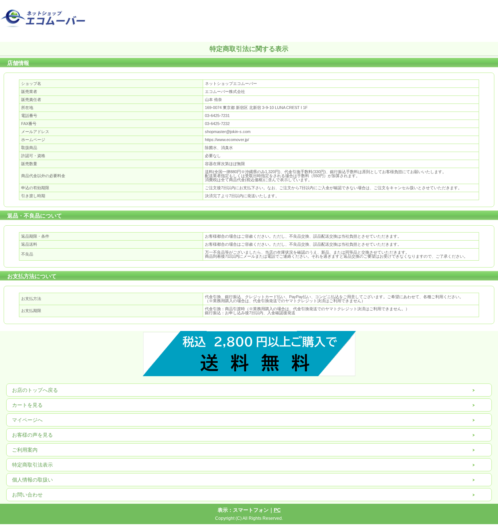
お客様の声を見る (32, 435)
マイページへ (27, 420)
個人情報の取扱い (32, 480)
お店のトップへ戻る (35, 390)
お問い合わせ (27, 495)
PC (277, 510)
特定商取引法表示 (32, 465)
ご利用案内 (25, 450)
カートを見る (27, 405)
